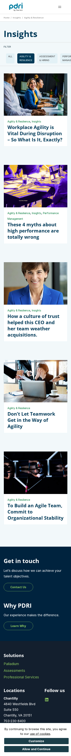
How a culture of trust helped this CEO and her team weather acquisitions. (33, 325)
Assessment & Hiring (47, 58)
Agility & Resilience (25, 58)
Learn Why (18, 626)
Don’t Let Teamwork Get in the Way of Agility (31, 420)
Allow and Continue (36, 749)
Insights (10, 58)
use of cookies (40, 734)
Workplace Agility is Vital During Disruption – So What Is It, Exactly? (34, 133)
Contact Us (18, 587)
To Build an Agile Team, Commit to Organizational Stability (35, 511)
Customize (36, 741)
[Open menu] (60, 7)
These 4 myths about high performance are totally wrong (33, 230)
